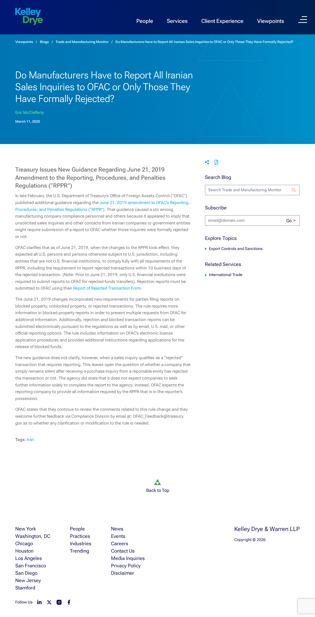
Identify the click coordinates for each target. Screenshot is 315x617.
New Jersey (28, 580)
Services (177, 21)
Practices (80, 536)
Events (118, 536)
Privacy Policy (126, 566)
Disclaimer (122, 573)
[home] (29, 17)
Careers (119, 543)
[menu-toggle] (302, 19)
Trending (79, 551)
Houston (24, 551)
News (117, 529)
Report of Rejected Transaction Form (107, 288)
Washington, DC (32, 536)
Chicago (24, 543)
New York (25, 529)
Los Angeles (28, 558)
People (144, 21)
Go (289, 220)
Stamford (25, 588)
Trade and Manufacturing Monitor (82, 42)
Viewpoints (270, 21)
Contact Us (123, 551)
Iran (30, 439)
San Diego (26, 573)
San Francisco (30, 566)
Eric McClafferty (29, 112)
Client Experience (222, 21)
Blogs (44, 42)
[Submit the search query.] (294, 190)
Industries (80, 543)
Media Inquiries (128, 558)
